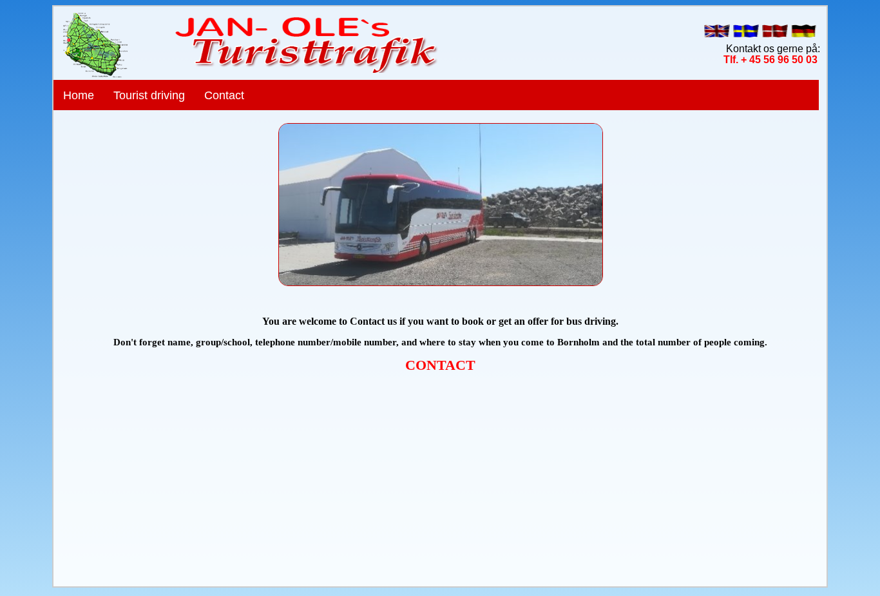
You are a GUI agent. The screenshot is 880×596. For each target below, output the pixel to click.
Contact (224, 95)
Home (78, 95)
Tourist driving (149, 95)
